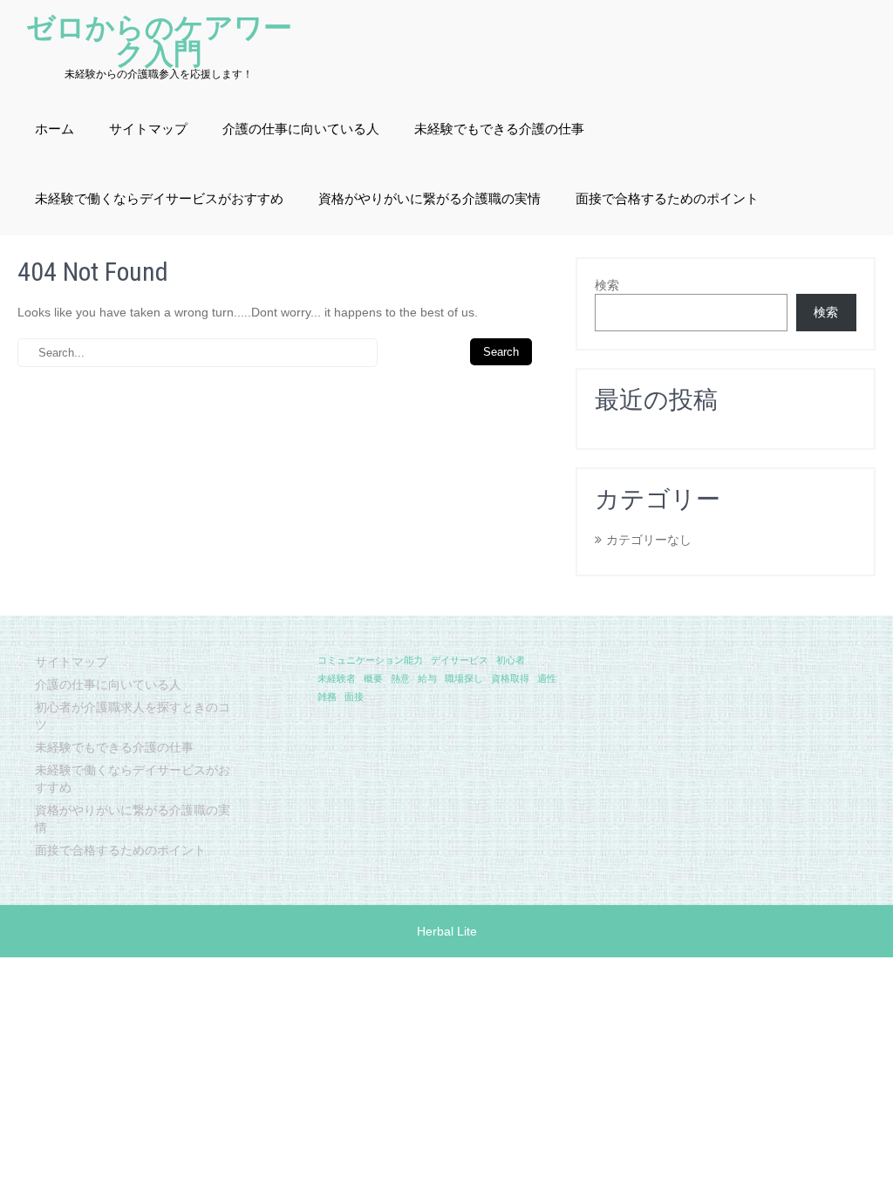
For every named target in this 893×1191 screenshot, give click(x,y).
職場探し (464, 678)
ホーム (54, 129)
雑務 (327, 696)
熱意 (400, 678)
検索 (607, 285)
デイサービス (459, 660)
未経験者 (336, 678)
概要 (373, 678)
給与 (427, 678)
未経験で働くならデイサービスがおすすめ (159, 199)
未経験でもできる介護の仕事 (499, 129)
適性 (546, 678)
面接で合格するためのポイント (667, 199)
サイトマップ (148, 129)
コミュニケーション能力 (370, 660)
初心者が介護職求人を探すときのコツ (132, 716)
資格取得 (510, 678)
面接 (354, 696)
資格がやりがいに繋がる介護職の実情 (429, 199)
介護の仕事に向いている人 (300, 129)
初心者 (510, 660)
